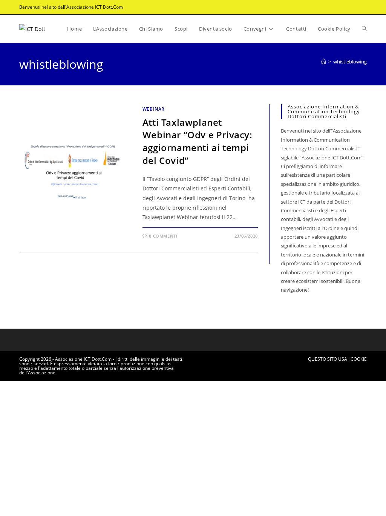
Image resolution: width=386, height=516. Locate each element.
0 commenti (163, 236)
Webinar (153, 109)
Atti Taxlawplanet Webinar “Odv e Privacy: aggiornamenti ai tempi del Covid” (197, 141)
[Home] (323, 61)
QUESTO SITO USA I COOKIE (337, 359)
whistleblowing (350, 61)
